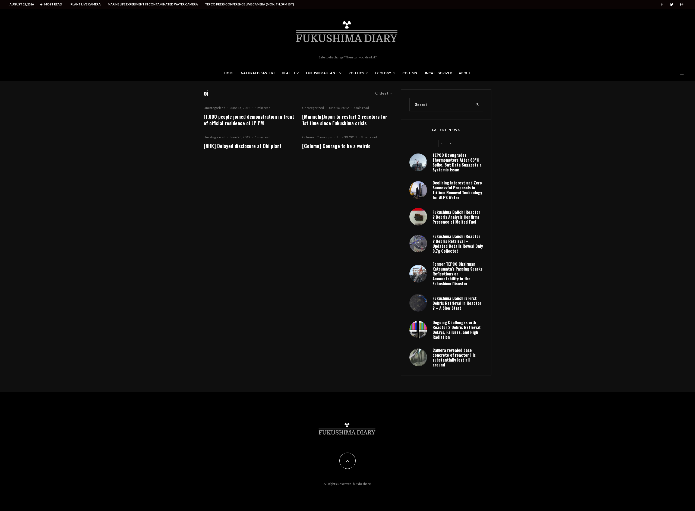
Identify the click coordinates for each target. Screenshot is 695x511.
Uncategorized (438, 73)
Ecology (383, 73)
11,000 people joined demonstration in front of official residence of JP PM (249, 119)
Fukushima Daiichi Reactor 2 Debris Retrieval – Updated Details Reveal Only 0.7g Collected (457, 243)
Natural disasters (258, 73)
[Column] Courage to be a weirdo (336, 146)
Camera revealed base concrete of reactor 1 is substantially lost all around (454, 357)
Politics (356, 73)
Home (229, 73)
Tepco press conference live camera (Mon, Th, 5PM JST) (249, 4)
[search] (477, 104)
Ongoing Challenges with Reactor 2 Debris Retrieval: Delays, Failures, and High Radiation (456, 329)
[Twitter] (671, 4)
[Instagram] (682, 4)
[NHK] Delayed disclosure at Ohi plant (243, 146)
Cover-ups (324, 137)
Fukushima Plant (321, 73)
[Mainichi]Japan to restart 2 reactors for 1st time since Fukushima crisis (344, 119)
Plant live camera (86, 4)
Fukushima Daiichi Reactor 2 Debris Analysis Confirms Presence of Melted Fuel (456, 216)
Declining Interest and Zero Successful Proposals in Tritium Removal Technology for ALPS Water (457, 190)
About (465, 73)
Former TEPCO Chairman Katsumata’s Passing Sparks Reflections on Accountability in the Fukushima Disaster (457, 273)
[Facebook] (661, 4)
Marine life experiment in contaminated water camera (153, 4)
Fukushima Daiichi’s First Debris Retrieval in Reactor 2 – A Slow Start (456, 303)
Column (409, 73)
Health (288, 73)
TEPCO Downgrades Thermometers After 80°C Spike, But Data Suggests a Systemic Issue (457, 162)
